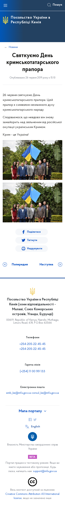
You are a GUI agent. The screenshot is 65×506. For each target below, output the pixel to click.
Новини (13, 47)
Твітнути (32, 240)
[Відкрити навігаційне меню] (5, 5)
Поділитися (34, 232)
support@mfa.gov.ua (45, 471)
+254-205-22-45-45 (33, 344)
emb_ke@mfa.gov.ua (18, 393)
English (35, 426)
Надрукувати (34, 248)
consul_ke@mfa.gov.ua (45, 393)
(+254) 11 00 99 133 (32, 371)
